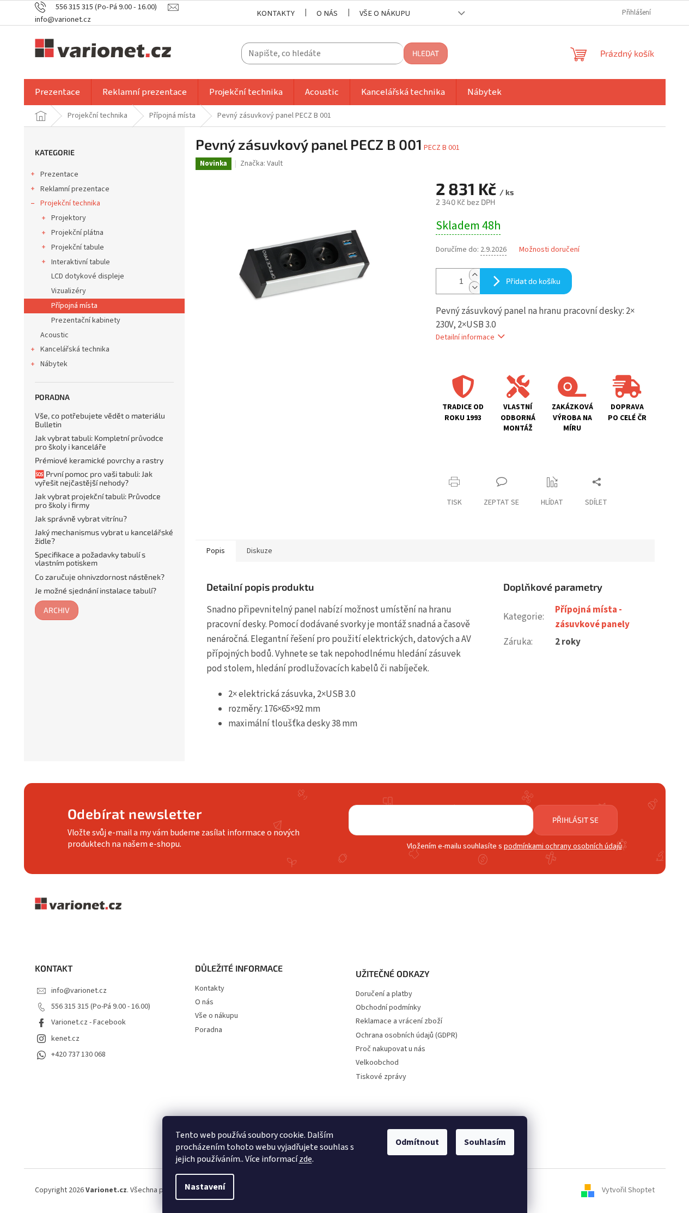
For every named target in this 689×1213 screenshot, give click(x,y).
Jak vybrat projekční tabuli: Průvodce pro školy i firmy (98, 500)
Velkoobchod (377, 1063)
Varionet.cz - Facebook (88, 1022)
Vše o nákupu (384, 13)
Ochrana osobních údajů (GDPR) (407, 1035)
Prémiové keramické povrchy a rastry (99, 460)
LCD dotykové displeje (87, 276)
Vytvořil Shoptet (628, 1190)
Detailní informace (465, 337)
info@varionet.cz (79, 990)
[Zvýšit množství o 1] (474, 275)
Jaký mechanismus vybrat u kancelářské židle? (104, 536)
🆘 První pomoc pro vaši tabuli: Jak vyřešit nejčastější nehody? (94, 478)
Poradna (208, 1029)
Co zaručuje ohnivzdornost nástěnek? (99, 577)
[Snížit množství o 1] (474, 287)
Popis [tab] (215, 550)
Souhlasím (485, 1142)
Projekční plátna (77, 232)
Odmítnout (417, 1142)
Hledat (425, 53)
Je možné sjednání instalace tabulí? (95, 590)
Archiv (57, 610)
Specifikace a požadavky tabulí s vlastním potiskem (90, 558)
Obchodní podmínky (388, 1008)
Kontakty (276, 13)
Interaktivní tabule (80, 262)
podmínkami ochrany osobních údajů (563, 846)
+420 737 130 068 (78, 1054)
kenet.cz (65, 1038)
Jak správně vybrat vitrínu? (81, 518)
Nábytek (54, 364)
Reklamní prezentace (74, 189)
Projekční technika (70, 203)
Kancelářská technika (74, 349)
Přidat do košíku (533, 281)
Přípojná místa (74, 305)
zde (305, 1159)
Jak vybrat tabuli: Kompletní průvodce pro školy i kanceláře (99, 442)
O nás (327, 13)
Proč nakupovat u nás (390, 1049)
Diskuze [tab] (259, 550)
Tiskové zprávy (381, 1077)
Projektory (68, 218)
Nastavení (205, 1187)
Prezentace (59, 174)
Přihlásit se (575, 819)
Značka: (261, 163)
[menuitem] (57, 92)
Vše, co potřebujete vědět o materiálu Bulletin (100, 419)
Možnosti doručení (549, 250)
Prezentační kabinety (85, 320)
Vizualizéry (68, 291)
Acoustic (54, 335)
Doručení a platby (384, 994)
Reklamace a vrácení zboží (399, 1021)
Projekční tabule (77, 247)
